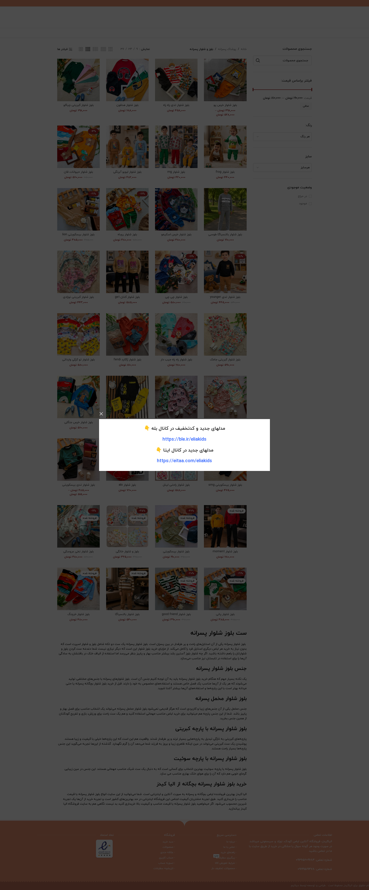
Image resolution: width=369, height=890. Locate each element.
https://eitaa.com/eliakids (184, 461)
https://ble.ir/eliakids (184, 439)
